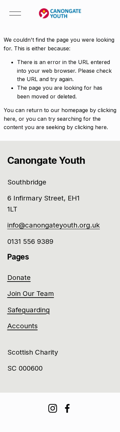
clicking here (91, 127)
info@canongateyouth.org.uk (53, 225)
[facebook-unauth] (67, 408)
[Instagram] (52, 408)
